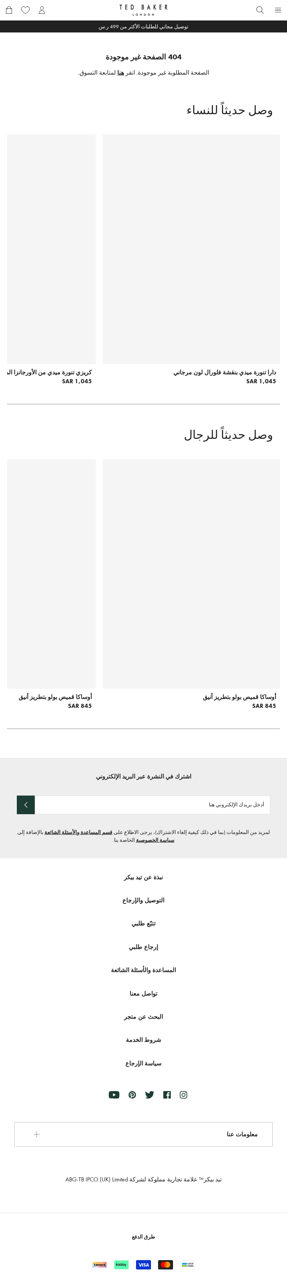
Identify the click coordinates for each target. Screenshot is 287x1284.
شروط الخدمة (143, 1039)
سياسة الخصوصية (155, 840)
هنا (120, 72)
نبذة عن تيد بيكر (143, 877)
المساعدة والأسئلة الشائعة (143, 970)
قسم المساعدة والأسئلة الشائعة (78, 832)
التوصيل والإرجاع (143, 900)
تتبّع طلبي (143, 923)
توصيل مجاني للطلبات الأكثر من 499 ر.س (143, 27)
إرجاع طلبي (143, 946)
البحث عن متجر (143, 1016)
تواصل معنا (143, 993)
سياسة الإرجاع (143, 1063)
